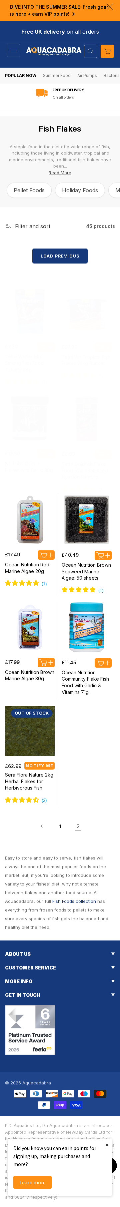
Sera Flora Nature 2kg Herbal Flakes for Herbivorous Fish (29, 781)
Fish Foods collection (74, 901)
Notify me (39, 765)
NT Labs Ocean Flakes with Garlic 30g (29, 467)
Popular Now (20, 75)
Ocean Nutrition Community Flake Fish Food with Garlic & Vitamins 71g (85, 682)
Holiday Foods (80, 190)
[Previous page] (42, 826)
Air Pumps (87, 75)
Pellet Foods (29, 190)
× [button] (107, 1144)
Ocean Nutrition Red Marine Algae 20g (27, 568)
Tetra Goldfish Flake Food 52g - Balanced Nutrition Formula (85, 470)
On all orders (63, 97)
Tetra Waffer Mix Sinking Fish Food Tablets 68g (24, 363)
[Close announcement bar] (109, 6)
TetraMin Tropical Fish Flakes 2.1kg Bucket (86, 360)
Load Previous (60, 256)
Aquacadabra (36, 1082)
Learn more (32, 1182)
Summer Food (57, 75)
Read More (60, 172)
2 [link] (78, 826)
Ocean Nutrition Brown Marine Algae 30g (29, 675)
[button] (13, 50)
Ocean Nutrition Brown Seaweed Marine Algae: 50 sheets (86, 571)
